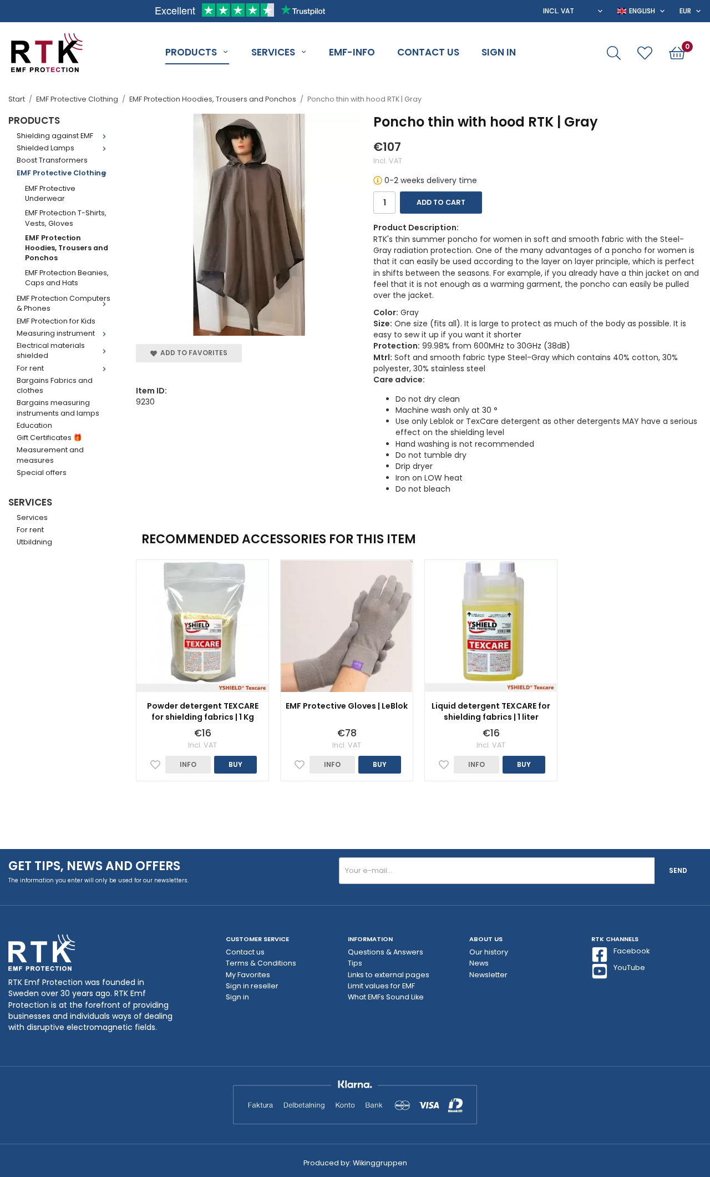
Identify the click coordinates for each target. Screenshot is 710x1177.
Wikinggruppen (380, 1163)
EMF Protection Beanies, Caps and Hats (67, 277)
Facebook (631, 951)
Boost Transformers (52, 160)
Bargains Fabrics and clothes (55, 385)
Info (188, 764)
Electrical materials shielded (51, 350)
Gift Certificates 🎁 (49, 437)
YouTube (629, 967)
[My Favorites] (645, 53)
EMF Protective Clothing (61, 173)
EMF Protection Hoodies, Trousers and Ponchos (66, 248)
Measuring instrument (56, 333)
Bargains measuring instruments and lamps (58, 407)
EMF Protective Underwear (50, 193)
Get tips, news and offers (94, 866)
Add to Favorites (192, 352)
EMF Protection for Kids (56, 321)
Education (34, 425)
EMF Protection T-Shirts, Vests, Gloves (65, 218)
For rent (30, 368)
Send (678, 870)
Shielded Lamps (45, 148)
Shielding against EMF (55, 135)
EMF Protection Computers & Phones (63, 303)
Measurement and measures (50, 454)
